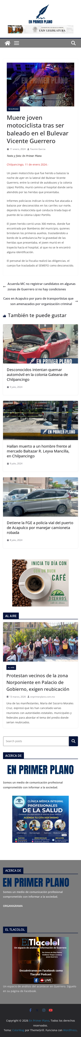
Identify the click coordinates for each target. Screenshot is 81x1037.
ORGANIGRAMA (13, 906)
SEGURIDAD (13, 109)
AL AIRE (11, 667)
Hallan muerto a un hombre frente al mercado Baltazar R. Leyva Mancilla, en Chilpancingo (39, 451)
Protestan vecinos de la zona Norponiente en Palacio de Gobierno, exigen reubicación (37, 682)
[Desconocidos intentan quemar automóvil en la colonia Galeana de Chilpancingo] (40, 327)
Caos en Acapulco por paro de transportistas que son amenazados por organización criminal (38, 301)
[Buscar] (73, 741)
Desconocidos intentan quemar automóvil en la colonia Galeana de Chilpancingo (37, 374)
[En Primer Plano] (7, 43)
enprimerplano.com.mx (42, 696)
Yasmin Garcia (37, 149)
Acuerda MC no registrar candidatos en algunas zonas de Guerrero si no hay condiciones (42, 286)
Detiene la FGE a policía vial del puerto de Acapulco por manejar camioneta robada (40, 527)
